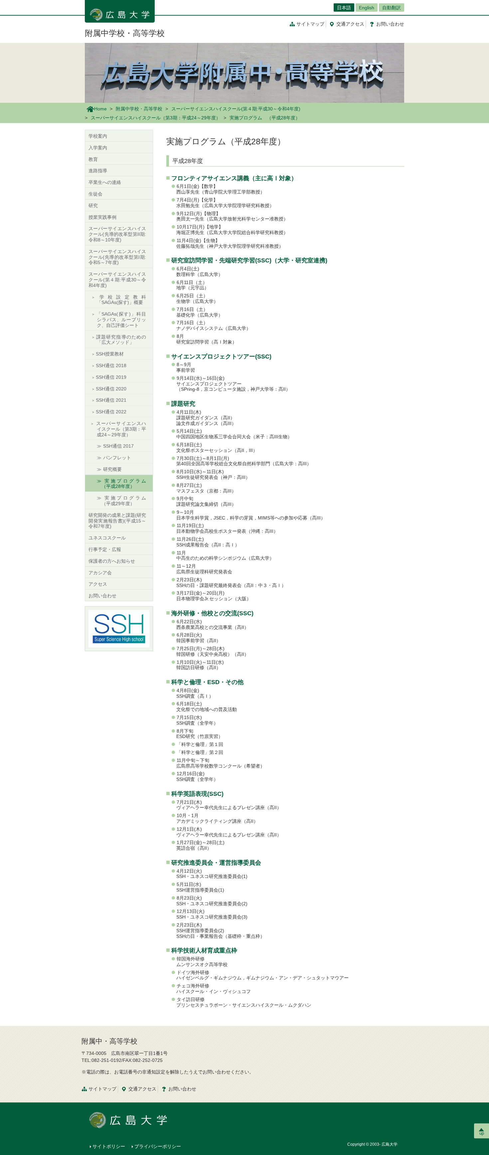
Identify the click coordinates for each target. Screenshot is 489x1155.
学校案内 (97, 136)
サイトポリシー (108, 1146)
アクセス (350, 24)
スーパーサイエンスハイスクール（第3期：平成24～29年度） (156, 117)
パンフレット (117, 457)
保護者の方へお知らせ (111, 561)
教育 (93, 159)
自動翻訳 (391, 7)
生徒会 (95, 194)
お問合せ (390, 24)
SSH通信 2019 (111, 377)
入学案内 (97, 147)
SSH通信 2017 (118, 446)
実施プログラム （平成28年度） (126, 483)
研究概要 (112, 469)
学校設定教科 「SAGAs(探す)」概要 (123, 299)
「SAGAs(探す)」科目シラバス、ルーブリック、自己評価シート (121, 319)
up (481, 1133)
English (366, 7)
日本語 (344, 7)
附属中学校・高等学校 (125, 33)
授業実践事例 (102, 217)
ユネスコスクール (107, 537)
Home (100, 108)
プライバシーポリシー (157, 1146)
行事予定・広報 (104, 549)
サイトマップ (310, 24)
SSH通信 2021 (111, 400)
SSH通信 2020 (111, 388)
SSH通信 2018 (111, 365)
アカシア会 (100, 572)
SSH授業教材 (110, 354)
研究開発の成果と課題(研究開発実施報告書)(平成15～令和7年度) (117, 520)
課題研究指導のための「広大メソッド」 (121, 339)
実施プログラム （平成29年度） (126, 500)
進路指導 (97, 170)
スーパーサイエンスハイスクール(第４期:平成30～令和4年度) (235, 108)
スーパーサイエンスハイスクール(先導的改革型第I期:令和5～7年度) (117, 257)
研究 (93, 205)
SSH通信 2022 (111, 411)
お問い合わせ (102, 595)
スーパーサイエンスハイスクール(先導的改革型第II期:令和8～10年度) (117, 234)
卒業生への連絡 (104, 182)
